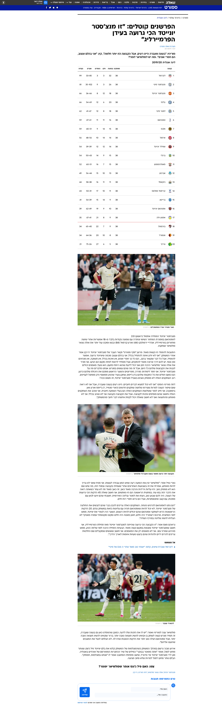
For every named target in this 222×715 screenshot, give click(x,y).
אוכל (113, 2)
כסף (119, 2)
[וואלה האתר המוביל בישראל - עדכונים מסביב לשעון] (170, 2)
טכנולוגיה (86, 2)
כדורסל (119, 8)
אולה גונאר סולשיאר (155, 672)
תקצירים (97, 8)
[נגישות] (3, 2)
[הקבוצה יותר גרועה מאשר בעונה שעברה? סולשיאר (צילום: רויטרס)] (126, 440)
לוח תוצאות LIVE (155, 8)
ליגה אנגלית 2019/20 (163, 62)
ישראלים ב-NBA (108, 8)
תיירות (96, 2)
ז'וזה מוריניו (142, 672)
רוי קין (135, 672)
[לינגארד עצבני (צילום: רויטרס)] (126, 590)
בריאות (105, 2)
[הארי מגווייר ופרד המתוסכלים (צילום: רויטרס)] (126, 292)
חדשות (161, 2)
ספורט (152, 2)
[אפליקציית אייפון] (53, 7)
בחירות (144, 2)
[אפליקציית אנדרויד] (57, 7)
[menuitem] (159, 2)
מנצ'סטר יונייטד (169, 672)
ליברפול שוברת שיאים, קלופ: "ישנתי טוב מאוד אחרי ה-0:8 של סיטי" (140, 547)
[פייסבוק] (46, 7)
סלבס (126, 2)
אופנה (77, 2)
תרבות (135, 2)
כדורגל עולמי (129, 8)
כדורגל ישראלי (141, 8)
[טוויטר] (50, 7)
